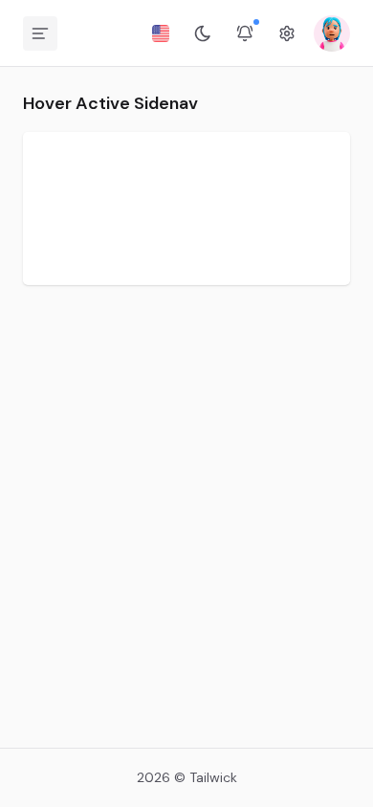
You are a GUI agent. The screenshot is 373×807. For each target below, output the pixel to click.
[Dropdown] (160, 33)
